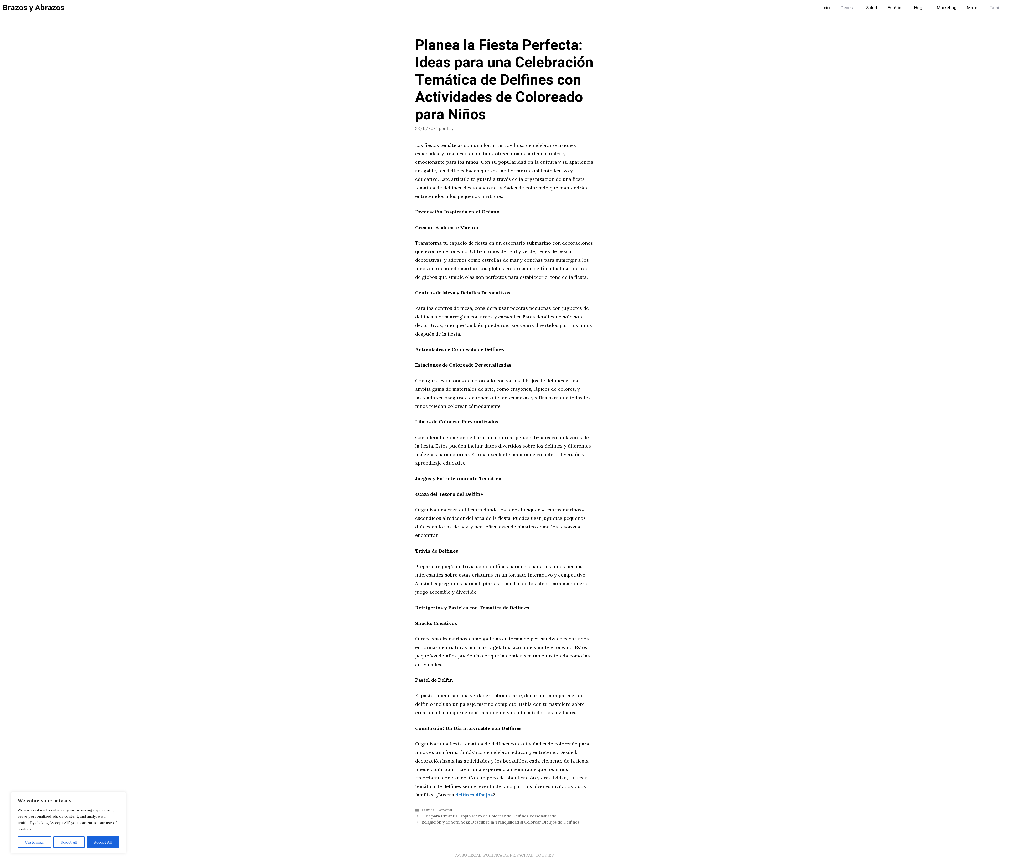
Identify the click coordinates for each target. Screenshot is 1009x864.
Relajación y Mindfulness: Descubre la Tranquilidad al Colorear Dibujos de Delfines (500, 822)
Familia (997, 7)
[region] (68, 822)
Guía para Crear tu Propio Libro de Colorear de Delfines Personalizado (488, 816)
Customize (34, 842)
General (848, 7)
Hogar (920, 7)
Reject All (69, 842)
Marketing (946, 7)
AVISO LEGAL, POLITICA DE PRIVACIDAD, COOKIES (504, 855)
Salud (871, 7)
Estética (896, 7)
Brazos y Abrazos (33, 8)
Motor (973, 7)
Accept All (103, 842)
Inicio (824, 7)
